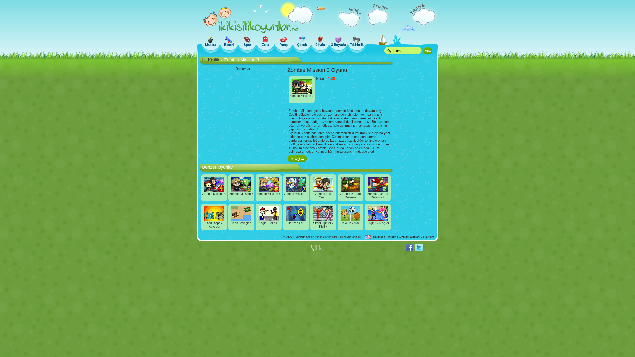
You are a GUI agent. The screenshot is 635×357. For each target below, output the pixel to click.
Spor (247, 45)
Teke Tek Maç (350, 223)
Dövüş (320, 45)
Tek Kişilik (356, 45)
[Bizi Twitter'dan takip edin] (419, 250)
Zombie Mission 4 (214, 194)
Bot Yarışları (296, 223)
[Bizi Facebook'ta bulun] (409, 250)
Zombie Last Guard (323, 195)
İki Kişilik (210, 59)
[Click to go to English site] (368, 236)
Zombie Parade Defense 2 (377, 195)
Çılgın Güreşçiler (378, 223)
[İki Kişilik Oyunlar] (251, 32)
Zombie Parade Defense (350, 195)
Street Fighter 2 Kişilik (323, 224)
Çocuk (302, 45)
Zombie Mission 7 (296, 194)
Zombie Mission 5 (241, 194)
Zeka (265, 45)
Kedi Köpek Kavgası (214, 224)
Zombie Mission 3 (302, 96)
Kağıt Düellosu (269, 223)
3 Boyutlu (338, 45)
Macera (210, 45)
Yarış (284, 45)
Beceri (229, 45)
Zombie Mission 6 (269, 194)
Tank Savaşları (241, 223)
